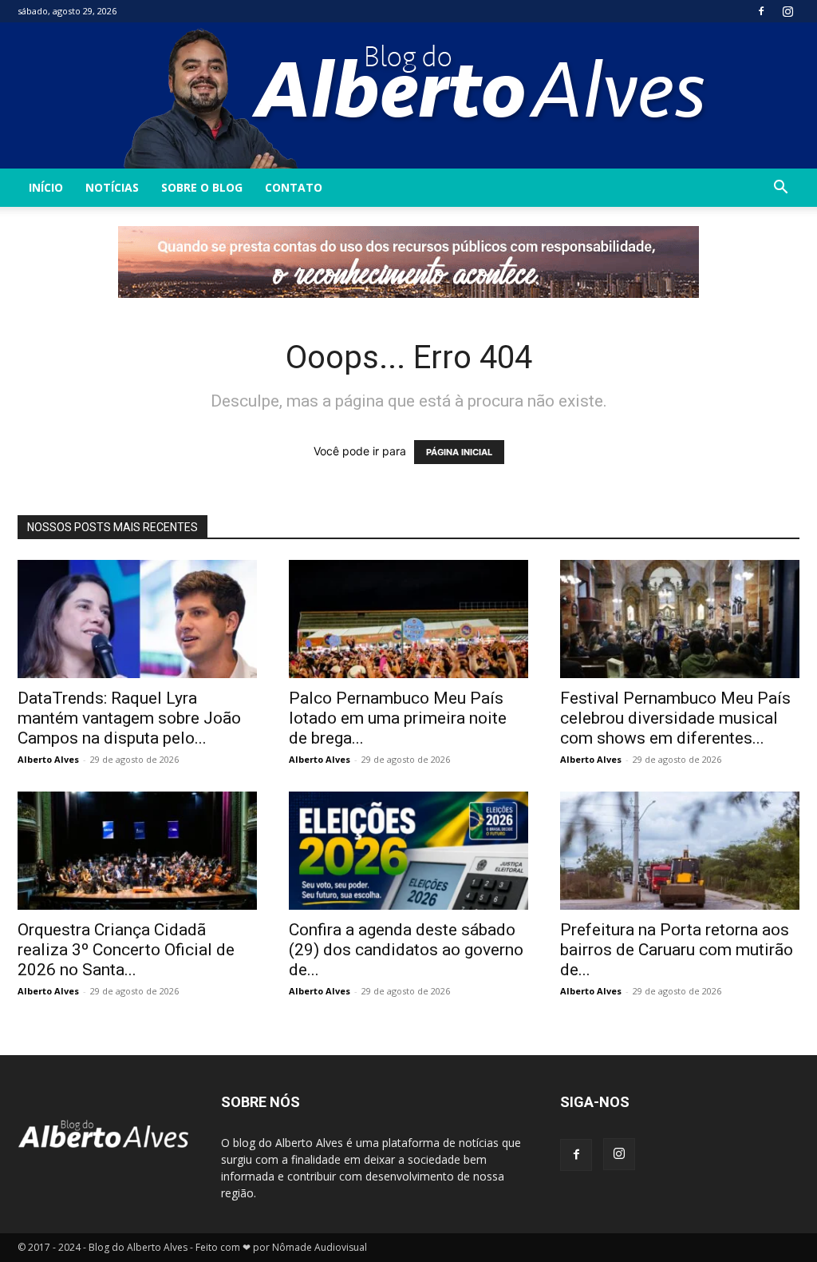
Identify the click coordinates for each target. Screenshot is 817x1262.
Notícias (112, 187)
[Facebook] (761, 11)
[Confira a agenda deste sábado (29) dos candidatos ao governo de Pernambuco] (408, 851)
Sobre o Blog (202, 187)
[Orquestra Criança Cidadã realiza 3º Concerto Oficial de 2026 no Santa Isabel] (137, 851)
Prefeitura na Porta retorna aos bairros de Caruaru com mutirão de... (676, 949)
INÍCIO (46, 187)
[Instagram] (787, 11)
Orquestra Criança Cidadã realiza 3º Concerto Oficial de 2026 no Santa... (126, 949)
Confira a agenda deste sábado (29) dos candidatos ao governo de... (406, 949)
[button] (780, 188)
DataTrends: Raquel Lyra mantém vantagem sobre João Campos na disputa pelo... (129, 718)
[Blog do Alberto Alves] (409, 95)
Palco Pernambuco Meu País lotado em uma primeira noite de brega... (398, 718)
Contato (293, 187)
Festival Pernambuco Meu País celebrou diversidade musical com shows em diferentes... (675, 718)
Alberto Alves (48, 759)
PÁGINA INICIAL (459, 452)
